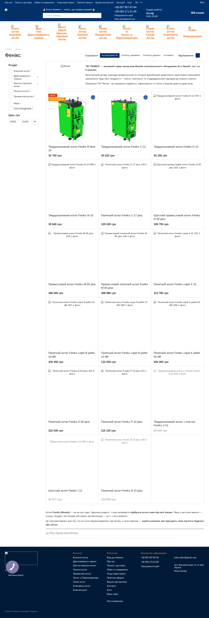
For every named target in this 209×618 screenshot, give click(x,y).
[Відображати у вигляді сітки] (198, 55)
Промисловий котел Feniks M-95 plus (72, 284)
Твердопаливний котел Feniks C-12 (123, 146)
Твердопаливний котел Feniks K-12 (176, 146)
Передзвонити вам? (123, 15)
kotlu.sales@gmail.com (124, 19)
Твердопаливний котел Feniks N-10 (70, 215)
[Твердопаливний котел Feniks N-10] (72, 186)
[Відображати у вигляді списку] (202, 55)
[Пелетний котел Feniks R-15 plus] (125, 462)
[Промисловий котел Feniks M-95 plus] (72, 255)
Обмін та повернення (44, 2)
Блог (130, 2)
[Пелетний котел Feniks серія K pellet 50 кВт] (177, 324)
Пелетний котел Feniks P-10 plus (121, 421)
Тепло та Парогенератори (127, 36)
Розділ (12, 65)
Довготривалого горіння (38, 36)
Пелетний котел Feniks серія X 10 (175, 284)
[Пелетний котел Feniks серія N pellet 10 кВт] (125, 324)
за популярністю (110, 55)
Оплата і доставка (23, 2)
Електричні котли (170, 36)
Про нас (8, 2)
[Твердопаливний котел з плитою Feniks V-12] (177, 393)
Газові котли (150, 36)
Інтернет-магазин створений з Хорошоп (21, 611)
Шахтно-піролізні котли (62, 36)
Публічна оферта (85, 2)
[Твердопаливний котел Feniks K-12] (177, 118)
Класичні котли (15, 36)
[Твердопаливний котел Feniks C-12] (125, 118)
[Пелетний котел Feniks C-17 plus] (125, 186)
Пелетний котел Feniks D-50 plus (69, 421)
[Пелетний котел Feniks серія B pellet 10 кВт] (72, 324)
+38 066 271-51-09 (125, 11)
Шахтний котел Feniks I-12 (65, 490)
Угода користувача (65, 2)
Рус (141, 2)
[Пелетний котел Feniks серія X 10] (177, 255)
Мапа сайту (112, 594)
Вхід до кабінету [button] (115, 557)
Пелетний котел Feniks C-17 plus (122, 215)
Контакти (120, 2)
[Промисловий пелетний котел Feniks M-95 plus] (125, 255)
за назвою (169, 55)
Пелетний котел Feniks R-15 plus (122, 490)
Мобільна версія (16, 575)
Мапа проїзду (180, 571)
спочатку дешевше (130, 55)
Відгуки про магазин (104, 2)
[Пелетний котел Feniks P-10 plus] (125, 393)
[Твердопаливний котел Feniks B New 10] (72, 118)
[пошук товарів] (98, 15)
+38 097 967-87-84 (125, 7)
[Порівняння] (170, 13)
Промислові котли (103, 36)
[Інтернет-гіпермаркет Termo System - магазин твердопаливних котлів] (21, 558)
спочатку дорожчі (151, 55)
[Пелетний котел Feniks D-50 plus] (72, 393)
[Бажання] (178, 13)
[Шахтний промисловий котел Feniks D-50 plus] (177, 186)
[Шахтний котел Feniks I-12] (72, 462)
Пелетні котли (82, 36)
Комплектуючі (192, 36)
